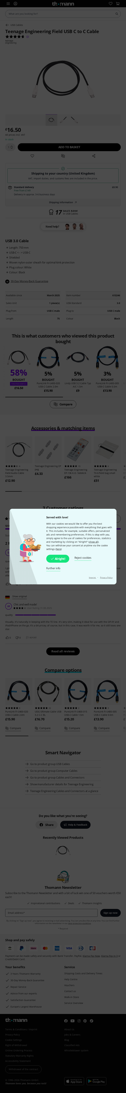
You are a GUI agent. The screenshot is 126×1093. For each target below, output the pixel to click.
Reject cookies (82, 558)
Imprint (92, 577)
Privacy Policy (106, 577)
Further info (53, 568)
